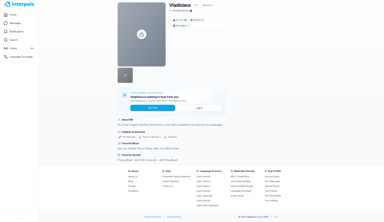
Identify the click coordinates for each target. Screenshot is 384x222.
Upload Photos (272, 186)
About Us (132, 176)
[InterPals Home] (19, 4)
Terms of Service (152, 217)
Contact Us (167, 186)
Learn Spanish (203, 176)
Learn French (203, 186)
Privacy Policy (174, 217)
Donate (132, 186)
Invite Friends (237, 195)
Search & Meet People (242, 186)
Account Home (272, 176)
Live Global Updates (241, 181)
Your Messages (272, 181)
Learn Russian (203, 200)
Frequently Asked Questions (176, 176)
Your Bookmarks (273, 195)
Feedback (133, 191)
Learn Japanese (204, 195)
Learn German (203, 191)
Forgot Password (170, 181)
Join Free (153, 107)
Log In (199, 108)
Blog (130, 181)
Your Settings (271, 200)
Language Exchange (241, 191)
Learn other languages (207, 205)
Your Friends (271, 191)
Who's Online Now (240, 176)
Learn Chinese (203, 181)
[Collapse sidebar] (19, 218)
